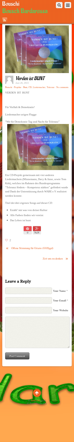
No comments (62, 87)
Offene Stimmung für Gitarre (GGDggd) (29, 248)
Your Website (60, 310)
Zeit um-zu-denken (55, 258)
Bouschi (35, 400)
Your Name (59, 291)
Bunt (25, 87)
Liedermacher (39, 87)
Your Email (59, 300)
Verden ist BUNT (29, 78)
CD (30, 87)
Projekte (17, 87)
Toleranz (50, 87)
